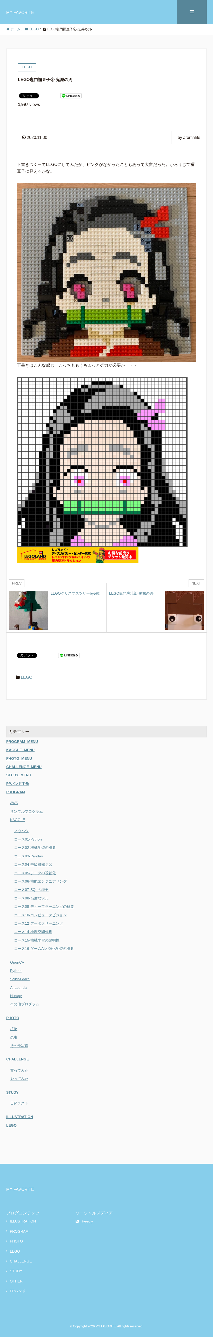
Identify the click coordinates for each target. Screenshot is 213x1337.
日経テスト (19, 1103)
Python (16, 971)
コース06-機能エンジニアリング (40, 881)
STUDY (12, 1092)
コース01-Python (28, 839)
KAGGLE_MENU (20, 750)
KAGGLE (17, 820)
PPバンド (17, 1291)
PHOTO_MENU (19, 758)
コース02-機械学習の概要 (35, 847)
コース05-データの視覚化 (35, 873)
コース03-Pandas (28, 856)
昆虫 (13, 1037)
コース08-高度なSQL (31, 898)
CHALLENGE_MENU (24, 767)
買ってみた (19, 1070)
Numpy (16, 996)
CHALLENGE (17, 1059)
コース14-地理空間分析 (33, 932)
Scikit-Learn (20, 979)
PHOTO (12, 1018)
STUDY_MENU (18, 775)
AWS (14, 803)
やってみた (19, 1079)
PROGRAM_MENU (22, 742)
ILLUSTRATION (19, 1117)
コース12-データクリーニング (38, 923)
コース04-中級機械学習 (33, 864)
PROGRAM (15, 792)
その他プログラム (24, 1004)
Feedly (87, 1221)
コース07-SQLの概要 (31, 890)
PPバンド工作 (17, 784)
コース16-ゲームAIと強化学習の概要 (44, 948)
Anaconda (18, 987)
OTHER (16, 1281)
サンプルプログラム (26, 811)
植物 (13, 1029)
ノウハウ (21, 831)
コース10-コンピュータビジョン (40, 915)
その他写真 (19, 1046)
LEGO (26, 677)
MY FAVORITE (20, 12)
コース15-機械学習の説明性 (36, 940)
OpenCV (17, 962)
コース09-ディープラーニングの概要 (44, 906)
